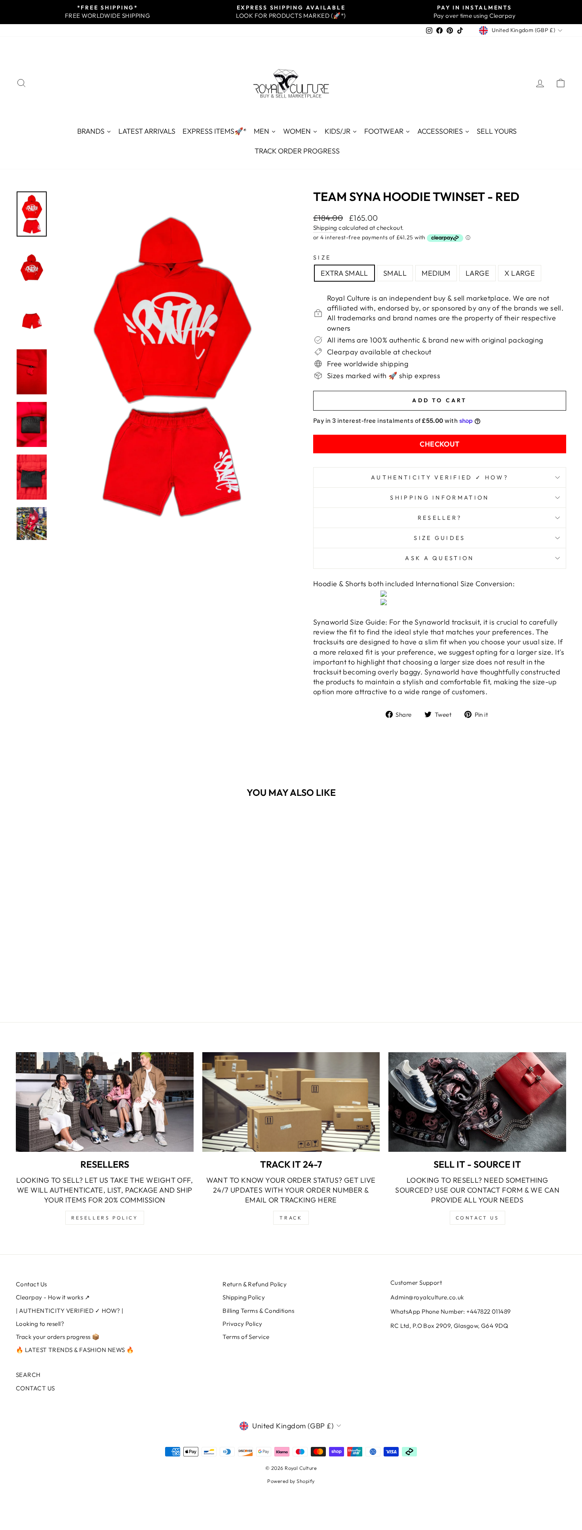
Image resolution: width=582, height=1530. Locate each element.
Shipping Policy (244, 1297)
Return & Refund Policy (255, 1284)
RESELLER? (440, 517)
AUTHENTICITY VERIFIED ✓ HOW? (439, 477)
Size (322, 257)
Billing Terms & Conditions (258, 1310)
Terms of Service (246, 1337)
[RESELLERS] (105, 1102)
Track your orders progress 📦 (58, 1337)
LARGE (477, 273)
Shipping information (439, 497)
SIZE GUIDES (440, 538)
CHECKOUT (440, 444)
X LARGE (519, 273)
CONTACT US (35, 1388)
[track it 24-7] (291, 1102)
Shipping (325, 227)
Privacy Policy (242, 1323)
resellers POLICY (104, 1218)
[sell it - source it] (477, 1102)
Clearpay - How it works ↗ (53, 1297)
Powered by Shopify (290, 1481)
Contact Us (31, 1284)
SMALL (395, 273)
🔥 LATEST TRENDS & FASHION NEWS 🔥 (75, 1350)
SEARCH (28, 1375)
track (291, 1218)
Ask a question (439, 558)
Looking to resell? (40, 1323)
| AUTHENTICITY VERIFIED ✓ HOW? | (69, 1310)
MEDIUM (436, 273)
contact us (477, 1218)
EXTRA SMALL (344, 273)
